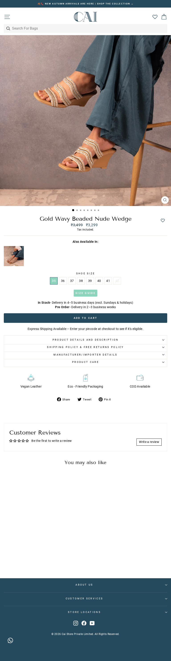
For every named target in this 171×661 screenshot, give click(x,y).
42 (117, 281)
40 (99, 281)
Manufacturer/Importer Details (85, 354)
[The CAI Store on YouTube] (92, 623)
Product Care (85, 362)
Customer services (84, 598)
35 (54, 281)
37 (72, 281)
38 (81, 281)
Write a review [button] (149, 442)
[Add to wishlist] (162, 220)
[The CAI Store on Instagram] (75, 623)
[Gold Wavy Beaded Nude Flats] (14, 256)
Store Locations (84, 612)
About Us (84, 584)
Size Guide (85, 293)
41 (108, 281)
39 (90, 281)
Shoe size (85, 273)
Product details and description (86, 339)
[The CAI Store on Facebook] (83, 623)
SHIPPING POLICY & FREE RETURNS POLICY (85, 347)
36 (63, 281)
